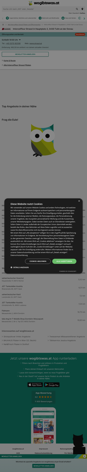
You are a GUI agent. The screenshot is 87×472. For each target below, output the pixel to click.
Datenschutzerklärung (19, 255)
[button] (20, 267)
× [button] (79, 201)
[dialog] (43, 236)
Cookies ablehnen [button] (38, 261)
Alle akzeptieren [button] (64, 261)
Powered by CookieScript (67, 271)
